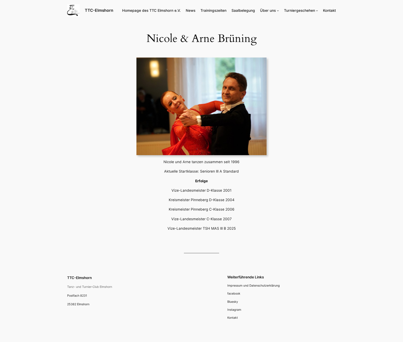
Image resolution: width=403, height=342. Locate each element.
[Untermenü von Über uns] (278, 10)
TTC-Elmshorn (99, 10)
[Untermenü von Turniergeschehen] (317, 10)
